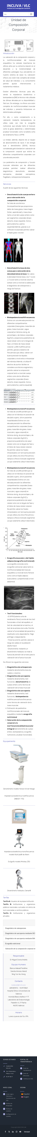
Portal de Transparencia (27, 1069)
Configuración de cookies (11, 1115)
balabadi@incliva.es (19, 985)
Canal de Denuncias (26, 1074)
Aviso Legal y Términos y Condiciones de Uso (10, 1097)
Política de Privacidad (9, 1104)
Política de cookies (9, 1110)
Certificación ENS (28, 1079)
